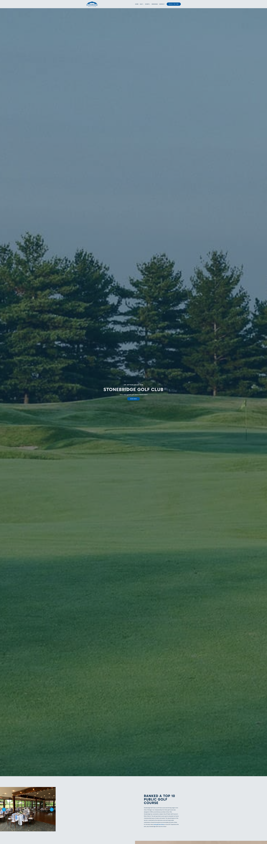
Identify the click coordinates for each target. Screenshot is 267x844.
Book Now (133, 398)
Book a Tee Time (174, 4)
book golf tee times (159, 824)
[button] (27, 830)
